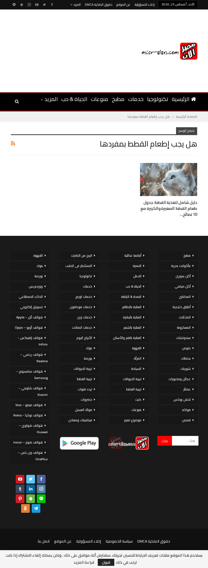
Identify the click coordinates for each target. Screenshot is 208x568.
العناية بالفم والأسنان (127, 338)
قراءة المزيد (84, 562)
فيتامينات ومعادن (80, 420)
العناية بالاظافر (131, 307)
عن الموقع (123, 4)
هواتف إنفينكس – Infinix (32, 341)
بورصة (88, 358)
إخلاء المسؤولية (145, 4)
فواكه (186, 410)
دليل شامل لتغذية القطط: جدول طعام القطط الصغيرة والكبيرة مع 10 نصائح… (169, 208)
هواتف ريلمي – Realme (34, 357)
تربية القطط (133, 389)
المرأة (137, 358)
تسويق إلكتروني (31, 307)
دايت (138, 399)
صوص (186, 348)
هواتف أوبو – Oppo (29, 327)
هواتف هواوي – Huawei (33, 428)
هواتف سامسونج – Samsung (32, 374)
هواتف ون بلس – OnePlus (33, 455)
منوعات (99, 99)
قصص (186, 420)
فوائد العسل (83, 410)
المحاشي (185, 296)
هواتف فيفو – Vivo (29, 405)
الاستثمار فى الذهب (78, 266)
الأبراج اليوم (84, 338)
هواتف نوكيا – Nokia (28, 415)
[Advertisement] (54, 50)
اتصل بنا (44, 541)
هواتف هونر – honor (28, 442)
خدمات (136, 99)
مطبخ (118, 99)
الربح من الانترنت (81, 255)
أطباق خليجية (182, 307)
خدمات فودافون (81, 307)
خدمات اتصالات (82, 327)
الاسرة (137, 266)
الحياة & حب (74, 99)
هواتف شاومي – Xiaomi (33, 391)
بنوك (89, 348)
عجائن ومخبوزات (179, 379)
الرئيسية (180, 99)
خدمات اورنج (83, 296)
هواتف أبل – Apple (29, 317)
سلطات (186, 358)
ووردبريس (36, 286)
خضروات (86, 399)
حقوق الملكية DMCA (98, 4)
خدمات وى (84, 317)
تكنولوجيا (157, 99)
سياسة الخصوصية (119, 541)
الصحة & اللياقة (131, 296)
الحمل (137, 276)
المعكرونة (184, 327)
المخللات (185, 317)
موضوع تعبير (132, 420)
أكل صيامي (183, 286)
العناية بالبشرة (132, 317)
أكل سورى (183, 276)
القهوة (136, 348)
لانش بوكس (182, 399)
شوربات (185, 368)
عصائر (187, 389)
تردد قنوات (85, 389)
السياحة (136, 368)
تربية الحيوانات (132, 379)
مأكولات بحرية (181, 266)
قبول (106, 562)
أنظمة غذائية (132, 255)
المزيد (77, 4)
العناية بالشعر (132, 327)
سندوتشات (183, 338)
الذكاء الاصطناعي (31, 296)
